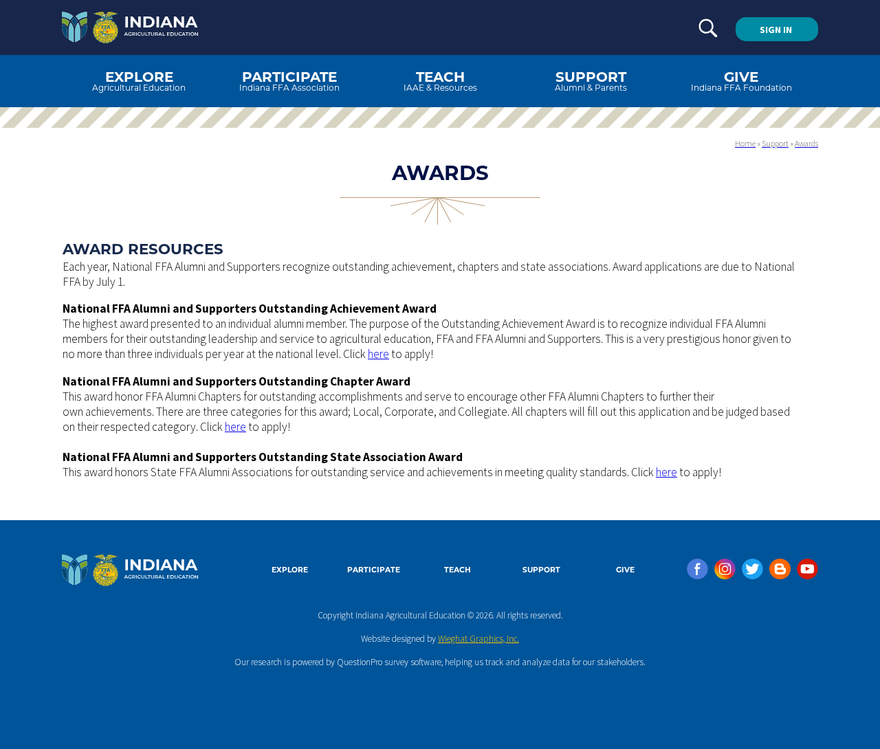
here (378, 353)
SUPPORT (541, 570)
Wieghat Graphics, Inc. (478, 639)
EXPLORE (290, 570)
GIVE (625, 570)
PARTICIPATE (373, 570)
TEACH (457, 570)
